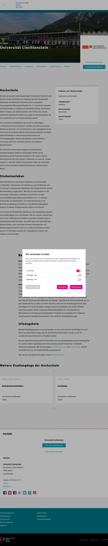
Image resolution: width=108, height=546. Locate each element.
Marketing (32, 280)
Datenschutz (70, 292)
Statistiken (32, 275)
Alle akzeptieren (76, 287)
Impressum (79, 292)
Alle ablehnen (62, 287)
